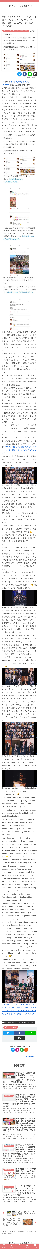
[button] (35, 602)
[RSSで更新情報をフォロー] (26, 1050)
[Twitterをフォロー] (13, 1050)
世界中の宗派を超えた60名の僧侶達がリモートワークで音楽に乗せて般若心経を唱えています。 (19, 450)
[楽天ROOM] (17, 1050)
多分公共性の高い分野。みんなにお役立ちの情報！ (19, 1022)
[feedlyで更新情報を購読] (22, 1050)
